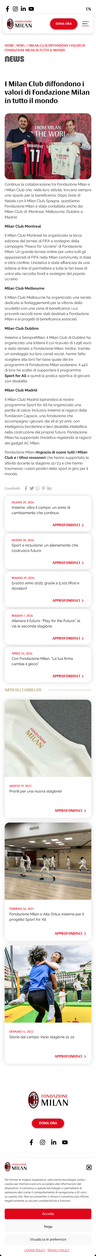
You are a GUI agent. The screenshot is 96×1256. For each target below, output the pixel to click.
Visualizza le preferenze (48, 1239)
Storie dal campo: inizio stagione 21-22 (41, 1037)
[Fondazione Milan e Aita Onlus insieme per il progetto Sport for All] (48, 898)
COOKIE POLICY (34, 1250)
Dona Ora (64, 23)
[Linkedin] (23, 9)
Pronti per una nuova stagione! (35, 791)
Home (9, 45)
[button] (89, 1167)
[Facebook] (7, 9)
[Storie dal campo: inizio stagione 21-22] (48, 1021)
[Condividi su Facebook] (26, 488)
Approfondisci (66, 525)
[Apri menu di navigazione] (85, 24)
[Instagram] (15, 9)
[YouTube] (31, 9)
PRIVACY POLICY (58, 1250)
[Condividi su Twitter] (32, 488)
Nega (48, 1226)
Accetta (48, 1214)
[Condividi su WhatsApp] (37, 488)
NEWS (20, 45)
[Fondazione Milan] (19, 24)
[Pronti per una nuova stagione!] (48, 775)
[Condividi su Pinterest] (43, 488)
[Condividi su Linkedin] (49, 488)
